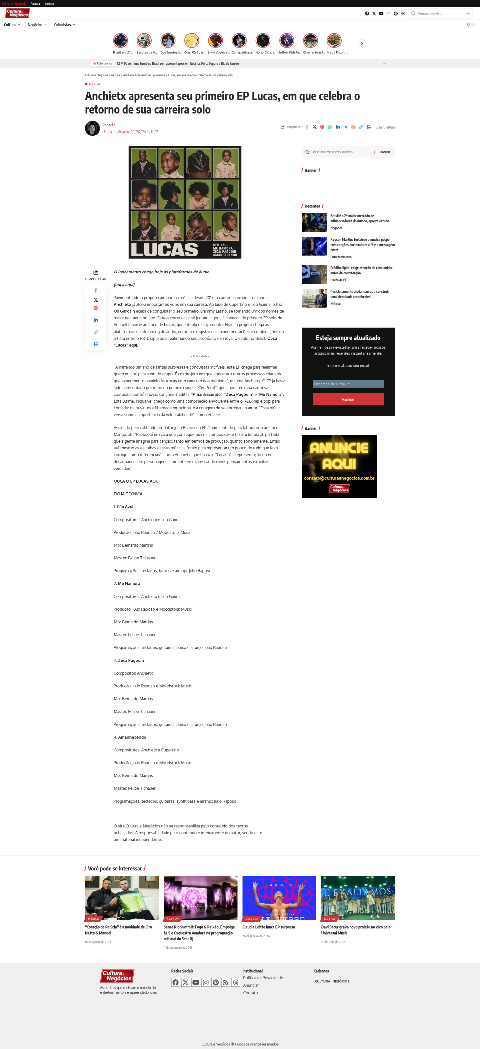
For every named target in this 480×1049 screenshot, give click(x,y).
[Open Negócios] (45, 25)
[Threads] (402, 13)
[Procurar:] (341, 152)
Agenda (173, 918)
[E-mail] (353, 127)
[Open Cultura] (18, 25)
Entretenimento (341, 257)
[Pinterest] (395, 13)
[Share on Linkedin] (337, 127)
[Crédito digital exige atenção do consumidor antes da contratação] (314, 274)
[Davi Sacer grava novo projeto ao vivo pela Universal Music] (358, 898)
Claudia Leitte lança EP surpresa (268, 926)
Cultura (252, 918)
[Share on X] (314, 127)
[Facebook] (366, 13)
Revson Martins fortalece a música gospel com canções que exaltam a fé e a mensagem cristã (362, 244)
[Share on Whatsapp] (330, 127)
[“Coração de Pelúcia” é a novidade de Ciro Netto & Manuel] (122, 898)
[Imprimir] (368, 127)
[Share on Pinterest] (322, 127)
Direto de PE (338, 280)
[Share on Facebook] (306, 127)
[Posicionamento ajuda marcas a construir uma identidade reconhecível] (314, 298)
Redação (108, 125)
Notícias (335, 304)
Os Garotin (124, 311)
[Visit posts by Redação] (92, 128)
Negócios (336, 228)
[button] (384, 63)
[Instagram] (388, 13)
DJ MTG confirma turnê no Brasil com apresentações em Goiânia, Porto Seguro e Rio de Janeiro (178, 64)
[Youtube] (381, 13)
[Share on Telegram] (345, 127)
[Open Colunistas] (73, 25)
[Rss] (225, 982)
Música (94, 84)
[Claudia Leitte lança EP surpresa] (279, 898)
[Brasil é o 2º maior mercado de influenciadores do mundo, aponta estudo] (314, 222)
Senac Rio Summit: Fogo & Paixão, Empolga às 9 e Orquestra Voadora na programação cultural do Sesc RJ (199, 932)
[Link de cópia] (361, 127)
